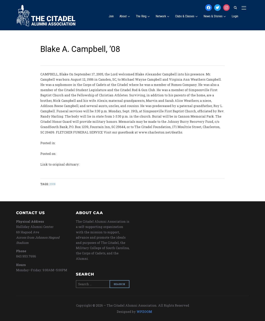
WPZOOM (144, 312)
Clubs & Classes (184, 16)
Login (235, 16)
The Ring (141, 16)
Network (161, 16)
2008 (52, 184)
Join (111, 16)
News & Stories (213, 16)
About (123, 16)
